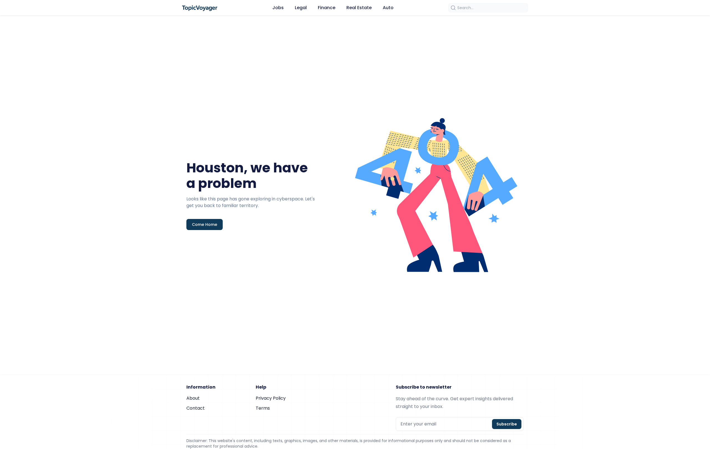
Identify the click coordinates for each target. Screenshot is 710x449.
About (193, 398)
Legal (301, 7)
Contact (195, 408)
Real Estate (359, 7)
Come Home (204, 224)
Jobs (278, 7)
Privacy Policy (271, 398)
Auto (388, 7)
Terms (263, 408)
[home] (199, 7)
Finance (326, 7)
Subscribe (506, 424)
